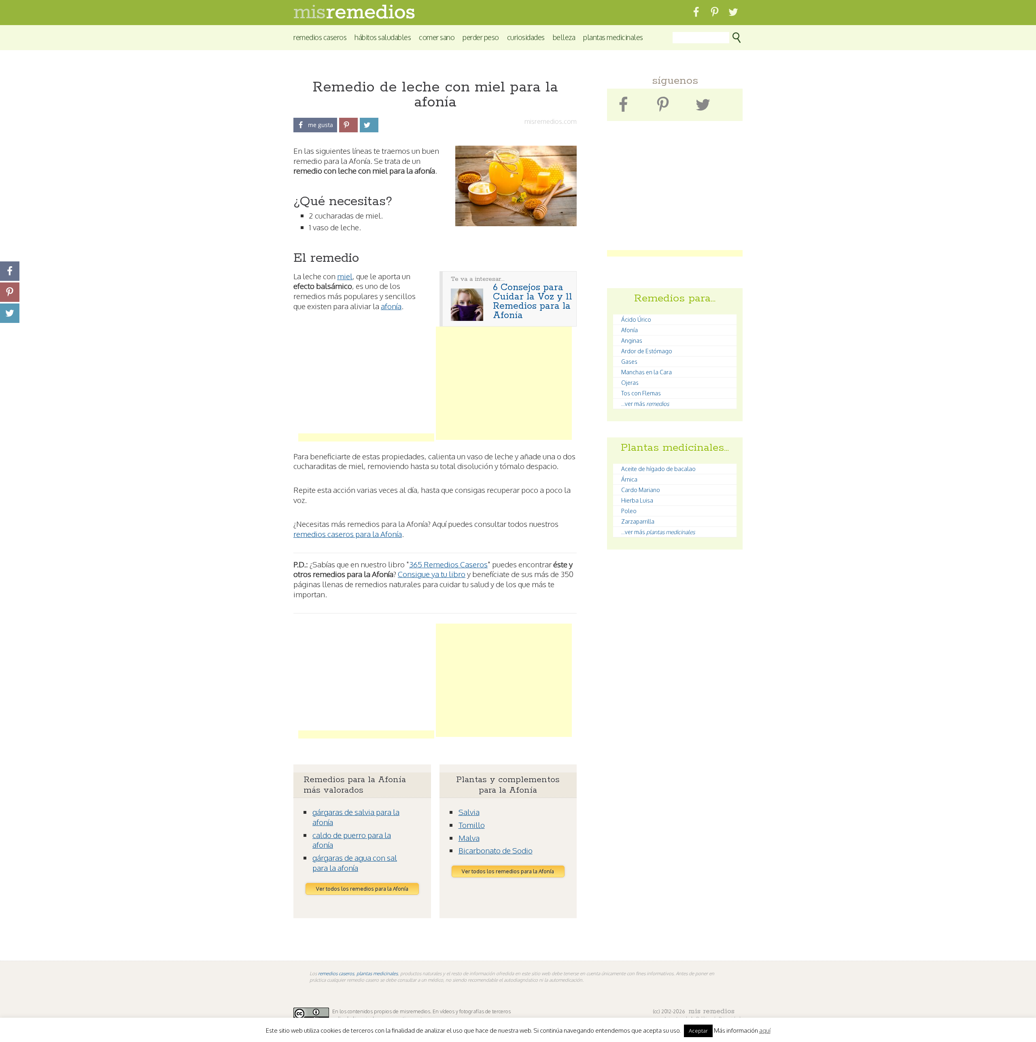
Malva (469, 838)
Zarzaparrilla (637, 521)
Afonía (629, 330)
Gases (629, 361)
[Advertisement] (366, 383)
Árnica (629, 479)
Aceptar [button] (698, 1030)
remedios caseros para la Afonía (347, 534)
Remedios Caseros (319, 37)
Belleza (564, 37)
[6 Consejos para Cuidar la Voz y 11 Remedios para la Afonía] (467, 318)
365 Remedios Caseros (448, 564)
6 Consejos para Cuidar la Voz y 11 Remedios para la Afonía (532, 301)
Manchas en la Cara (646, 372)
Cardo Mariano (640, 489)
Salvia (469, 812)
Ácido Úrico (636, 319)
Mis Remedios (711, 1011)
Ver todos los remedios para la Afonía (362, 888)
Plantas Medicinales (613, 37)
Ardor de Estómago (646, 351)
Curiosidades (526, 37)
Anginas (631, 340)
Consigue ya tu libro (431, 574)
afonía (391, 306)
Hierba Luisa (637, 500)
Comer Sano (436, 37)
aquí (765, 1030)
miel (344, 276)
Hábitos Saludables (383, 37)
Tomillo (472, 825)
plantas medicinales (377, 973)
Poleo (629, 510)
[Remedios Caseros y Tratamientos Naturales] (354, 16)
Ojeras (630, 382)
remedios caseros (336, 973)
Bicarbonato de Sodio (496, 850)
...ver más (645, 403)
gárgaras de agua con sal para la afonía (354, 862)
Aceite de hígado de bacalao (658, 468)
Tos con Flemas (641, 393)
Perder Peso (481, 37)
